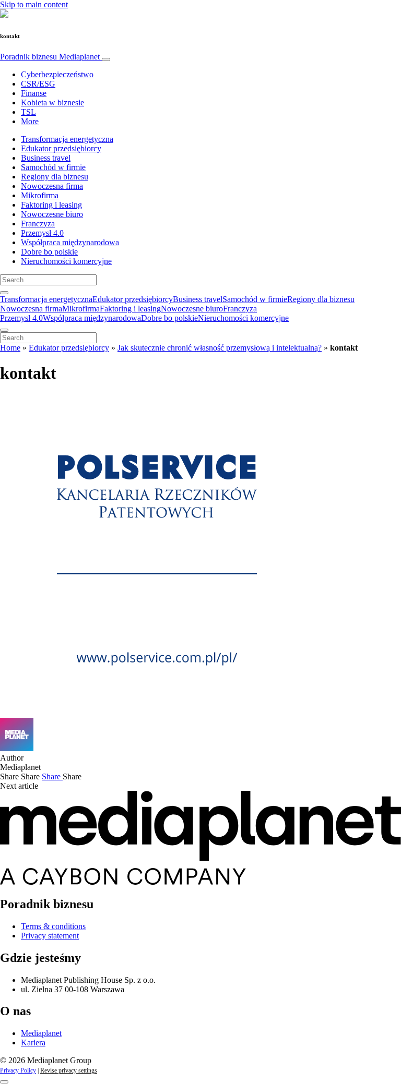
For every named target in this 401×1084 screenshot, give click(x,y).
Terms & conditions (53, 926)
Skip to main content (34, 4)
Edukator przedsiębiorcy (61, 148)
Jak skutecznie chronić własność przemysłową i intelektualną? (219, 347)
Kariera (33, 1042)
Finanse (33, 93)
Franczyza (38, 223)
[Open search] (4, 292)
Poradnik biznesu (50, 56)
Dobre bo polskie (49, 251)
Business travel (45, 157)
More (30, 121)
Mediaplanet (41, 1033)
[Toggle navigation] (106, 59)
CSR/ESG (38, 83)
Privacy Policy (18, 1070)
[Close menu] (4, 330)
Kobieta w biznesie (52, 102)
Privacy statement (50, 935)
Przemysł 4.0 (42, 232)
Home (10, 347)
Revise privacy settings (68, 1070)
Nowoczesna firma (52, 186)
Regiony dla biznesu (54, 176)
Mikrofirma (39, 195)
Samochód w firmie (53, 167)
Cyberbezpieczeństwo (57, 74)
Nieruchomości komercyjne (66, 261)
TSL (28, 111)
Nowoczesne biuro (52, 214)
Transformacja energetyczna (67, 139)
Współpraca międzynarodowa (70, 242)
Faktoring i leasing (51, 204)
